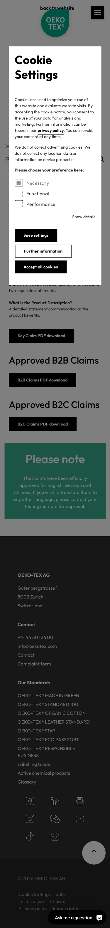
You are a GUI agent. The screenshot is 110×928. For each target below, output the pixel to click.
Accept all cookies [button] (40, 267)
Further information (43, 251)
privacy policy (51, 130)
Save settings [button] (35, 235)
